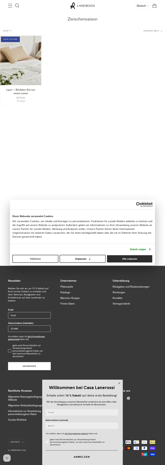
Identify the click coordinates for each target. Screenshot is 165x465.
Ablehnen (35, 258)
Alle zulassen (129, 258)
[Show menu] (10, 5)
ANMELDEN (82, 457)
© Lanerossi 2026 (17, 450)
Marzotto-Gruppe (70, 298)
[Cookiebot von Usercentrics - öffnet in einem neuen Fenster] (138, 204)
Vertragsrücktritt (121, 303)
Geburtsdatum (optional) (56, 420)
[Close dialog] (119, 383)
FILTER (6, 31)
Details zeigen (138, 249)
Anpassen (80, 258)
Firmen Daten (67, 303)
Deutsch (15, 442)
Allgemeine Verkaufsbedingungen (26, 405)
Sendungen (119, 292)
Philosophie (66, 286)
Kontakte (117, 298)
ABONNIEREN (29, 366)
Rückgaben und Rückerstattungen (131, 286)
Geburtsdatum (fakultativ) (20, 323)
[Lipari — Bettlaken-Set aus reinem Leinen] (20, 60)
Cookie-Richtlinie (17, 419)
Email (10, 309)
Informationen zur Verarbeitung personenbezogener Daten (24, 413)
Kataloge (65, 292)
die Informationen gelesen (76, 433)
